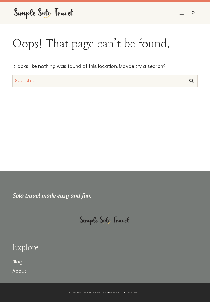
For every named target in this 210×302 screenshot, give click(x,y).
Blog (17, 261)
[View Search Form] (193, 12)
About (19, 271)
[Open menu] (181, 13)
